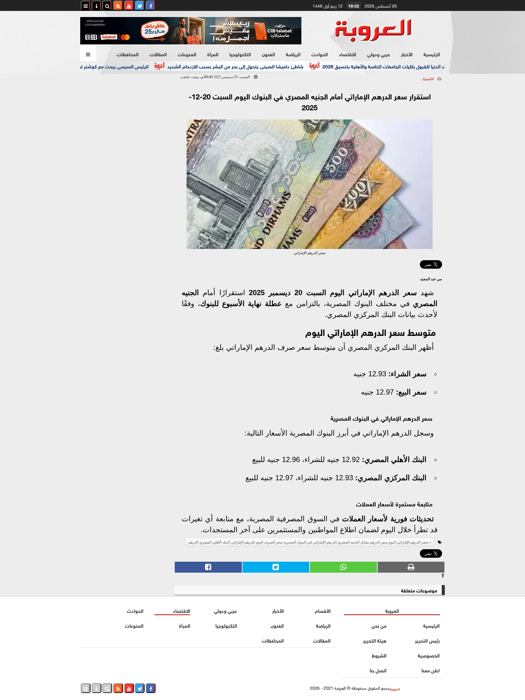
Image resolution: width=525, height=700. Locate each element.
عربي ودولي (378, 54)
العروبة (392, 610)
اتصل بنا (378, 670)
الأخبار (407, 54)
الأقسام (323, 610)
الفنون (268, 54)
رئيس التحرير (427, 640)
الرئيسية (432, 54)
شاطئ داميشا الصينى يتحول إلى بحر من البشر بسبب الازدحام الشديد (251, 66)
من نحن (379, 625)
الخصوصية (429, 655)
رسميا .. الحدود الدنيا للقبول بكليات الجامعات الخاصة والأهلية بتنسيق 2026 (412, 66)
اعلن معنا (430, 670)
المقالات (158, 54)
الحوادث (319, 54)
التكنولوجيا (240, 54)
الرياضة (293, 54)
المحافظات (128, 54)
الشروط (379, 655)
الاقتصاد (347, 54)
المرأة (212, 54)
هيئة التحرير (374, 640)
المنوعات (187, 54)
